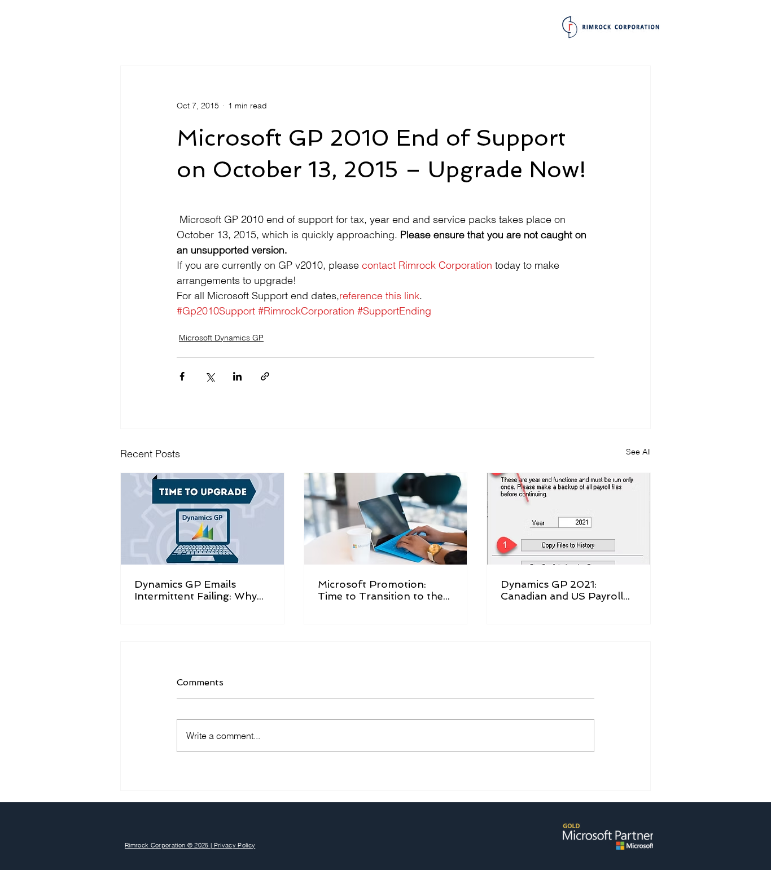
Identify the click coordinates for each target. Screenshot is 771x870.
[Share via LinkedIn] (237, 376)
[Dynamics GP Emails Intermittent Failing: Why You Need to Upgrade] (202, 519)
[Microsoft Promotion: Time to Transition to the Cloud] (385, 519)
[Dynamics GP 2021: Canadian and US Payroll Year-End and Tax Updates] (568, 519)
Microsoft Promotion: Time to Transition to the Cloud (380, 590)
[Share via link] (265, 376)
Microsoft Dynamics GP (221, 338)
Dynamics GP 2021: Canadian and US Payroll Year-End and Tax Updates (567, 590)
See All (638, 452)
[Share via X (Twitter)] (209, 376)
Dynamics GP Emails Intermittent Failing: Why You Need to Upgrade (195, 590)
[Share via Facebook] (182, 376)
